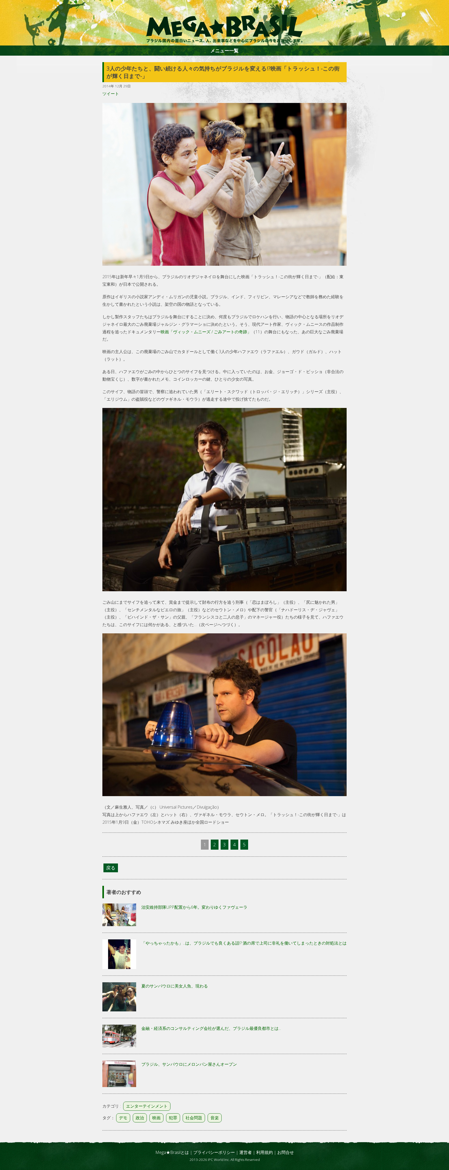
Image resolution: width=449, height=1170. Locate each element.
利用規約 (264, 1152)
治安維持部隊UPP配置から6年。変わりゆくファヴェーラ (194, 907)
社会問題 (194, 1118)
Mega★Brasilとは (172, 1152)
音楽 (214, 1118)
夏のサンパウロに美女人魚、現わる (174, 986)
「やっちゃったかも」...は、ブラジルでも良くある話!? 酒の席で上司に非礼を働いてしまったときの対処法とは (244, 943)
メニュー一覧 (224, 50)
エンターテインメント (147, 1106)
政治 (140, 1118)
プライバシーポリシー (214, 1152)
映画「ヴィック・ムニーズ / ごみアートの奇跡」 (206, 332)
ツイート (110, 93)
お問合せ (285, 1152)
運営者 (245, 1152)
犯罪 (173, 1118)
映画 (156, 1118)
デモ (123, 1118)
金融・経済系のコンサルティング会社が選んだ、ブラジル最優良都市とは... (211, 1028)
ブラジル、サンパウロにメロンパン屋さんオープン (189, 1064)
